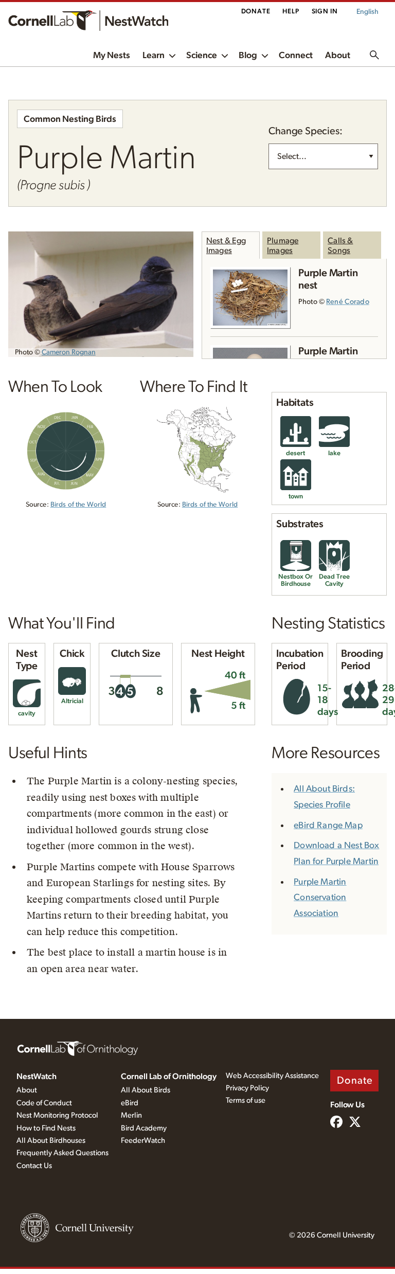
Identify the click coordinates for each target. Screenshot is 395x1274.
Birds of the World (78, 504)
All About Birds (145, 1090)
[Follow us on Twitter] (355, 1123)
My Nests (111, 55)
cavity (26, 713)
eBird (129, 1103)
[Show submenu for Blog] (265, 54)
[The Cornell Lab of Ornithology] (77, 1048)
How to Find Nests (46, 1128)
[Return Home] (88, 20)
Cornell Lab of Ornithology (169, 1076)
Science (201, 55)
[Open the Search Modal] (374, 54)
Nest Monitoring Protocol (57, 1115)
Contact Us (34, 1166)
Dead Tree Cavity (334, 580)
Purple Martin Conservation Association (320, 898)
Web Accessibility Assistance (272, 1076)
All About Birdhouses (50, 1140)
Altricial (72, 701)
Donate (256, 11)
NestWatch (36, 1076)
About (337, 55)
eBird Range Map (328, 825)
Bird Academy (144, 1128)
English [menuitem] (367, 11)
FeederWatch (143, 1140)
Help (290, 11)
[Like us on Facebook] (336, 1123)
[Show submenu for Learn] (172, 54)
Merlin (131, 1115)
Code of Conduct (44, 1103)
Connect (296, 55)
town (296, 496)
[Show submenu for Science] (225, 54)
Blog (248, 55)
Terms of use (245, 1100)
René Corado (347, 302)
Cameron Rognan (69, 352)
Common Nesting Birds (70, 119)
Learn (153, 55)
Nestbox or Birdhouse (295, 580)
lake (334, 453)
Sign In (325, 11)
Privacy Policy (247, 1088)
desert (295, 453)
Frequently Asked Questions (62, 1153)
